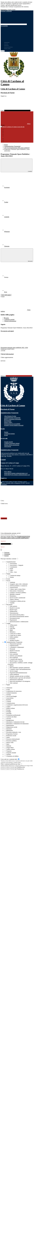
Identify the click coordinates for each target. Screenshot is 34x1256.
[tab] (6, 552)
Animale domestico (11, 693)
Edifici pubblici (14, 637)
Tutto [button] (18, 536)
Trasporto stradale (11, 752)
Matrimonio (9, 730)
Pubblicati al (20, 769)
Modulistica (13, 596)
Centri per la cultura (15, 633)
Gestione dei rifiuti (11, 717)
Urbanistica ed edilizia (12, 756)
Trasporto (9, 751)
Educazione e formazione (17, 591)
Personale (12, 649)
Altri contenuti (14, 683)
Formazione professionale (13, 715)
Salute (8, 737)
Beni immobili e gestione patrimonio (20, 667)
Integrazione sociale (11, 727)
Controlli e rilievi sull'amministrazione (20, 669)
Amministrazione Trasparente (12, 146)
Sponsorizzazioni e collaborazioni (19, 621)
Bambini (8, 699)
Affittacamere (13, 625)
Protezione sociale (11, 735)
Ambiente (12, 582)
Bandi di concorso (15, 608)
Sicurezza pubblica (11, 740)
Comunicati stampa (15, 575)
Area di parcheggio (11, 696)
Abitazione (9, 688)
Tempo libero (10, 747)
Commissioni (13, 567)
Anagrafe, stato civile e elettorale (19, 584)
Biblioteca (12, 632)
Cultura (8, 706)
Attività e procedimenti (16, 656)
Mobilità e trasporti (15, 594)
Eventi (7, 538)
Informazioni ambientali (16, 679)
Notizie (3, 538)
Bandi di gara (13, 609)
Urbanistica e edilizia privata (17, 601)
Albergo (12, 626)
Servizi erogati (14, 671)
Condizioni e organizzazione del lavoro (17, 705)
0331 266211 (7, 471)
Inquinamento (10, 725)
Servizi (11, 538)
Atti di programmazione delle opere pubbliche (16, 148)
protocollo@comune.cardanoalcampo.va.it (15, 473)
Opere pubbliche (14, 674)
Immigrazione (10, 720)
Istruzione (9, 729)
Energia (8, 710)
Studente (8, 746)
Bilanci (12, 666)
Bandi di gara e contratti (16, 661)
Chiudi (9, 9)
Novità (3, 428)
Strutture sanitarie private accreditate (20, 676)
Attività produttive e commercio (18, 585)
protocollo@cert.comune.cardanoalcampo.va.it (17, 474)
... (28, 538)
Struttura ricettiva (14, 640)
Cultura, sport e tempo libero (17, 589)
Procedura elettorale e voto (13, 732)
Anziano (8, 694)
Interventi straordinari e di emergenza (20, 681)
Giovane (8, 718)
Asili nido (12, 628)
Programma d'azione (12, 734)
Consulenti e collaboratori (17, 647)
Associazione (10, 698)
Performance (13, 652)
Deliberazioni (13, 611)
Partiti (11, 568)
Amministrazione (25, 536)
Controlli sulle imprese (16, 659)
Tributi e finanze (14, 599)
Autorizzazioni (14, 587)
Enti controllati (14, 654)
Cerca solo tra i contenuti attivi (9, 759)
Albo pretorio (13, 606)
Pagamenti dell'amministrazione (18, 672)
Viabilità (12, 603)
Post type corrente (6, 536)
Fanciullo (8, 713)
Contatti (3, 459)
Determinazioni (14, 613)
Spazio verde (9, 742)
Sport (7, 744)
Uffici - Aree (13, 572)
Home (6, 144)
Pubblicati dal (21, 767)
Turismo (8, 754)
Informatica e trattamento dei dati (15, 722)
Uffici (11, 570)
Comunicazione (10, 703)
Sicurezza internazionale (13, 739)
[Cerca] (17, 110)
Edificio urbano (10, 708)
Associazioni (13, 563)
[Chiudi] (14, 497)
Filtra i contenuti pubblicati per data (10, 764)
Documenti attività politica (17, 615)
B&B (11, 630)
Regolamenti (13, 620)
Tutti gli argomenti (6, 544)
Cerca (2, 110)
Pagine (26, 538)
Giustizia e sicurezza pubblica (18, 592)
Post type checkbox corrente (8, 558)
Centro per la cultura (15, 635)
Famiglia (8, 711)
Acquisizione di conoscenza (14, 691)
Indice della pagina (6, 295)
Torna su (3, 376)
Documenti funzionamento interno (19, 616)
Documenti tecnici (15, 618)
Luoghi (22, 538)
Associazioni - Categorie (16, 565)
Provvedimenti (14, 657)
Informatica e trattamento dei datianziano (17, 723)
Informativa (4, 9)
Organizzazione (14, 645)
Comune (8, 701)
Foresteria (12, 638)
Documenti (16, 538)
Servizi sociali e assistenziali (17, 597)
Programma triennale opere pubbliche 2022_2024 (14, 347)
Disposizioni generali (15, 644)
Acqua (8, 689)
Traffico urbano (10, 749)
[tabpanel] (17, 622)
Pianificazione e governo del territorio (20, 678)
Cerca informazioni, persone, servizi (10, 533)
